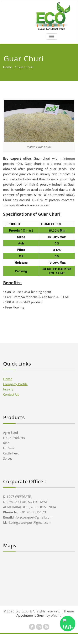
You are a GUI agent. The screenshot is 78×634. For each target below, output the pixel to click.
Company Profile (15, 384)
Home (7, 67)
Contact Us (11, 394)
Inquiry (8, 389)
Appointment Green (30, 615)
